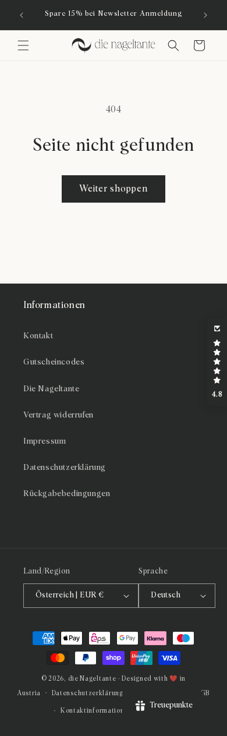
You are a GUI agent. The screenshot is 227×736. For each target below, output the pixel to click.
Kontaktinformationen (96, 710)
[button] (23, 45)
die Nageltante (92, 678)
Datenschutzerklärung (64, 467)
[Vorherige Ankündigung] (21, 15)
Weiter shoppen (113, 189)
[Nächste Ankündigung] (205, 15)
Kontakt (38, 336)
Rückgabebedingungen (66, 494)
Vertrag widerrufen (58, 415)
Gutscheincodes (53, 362)
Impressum (44, 441)
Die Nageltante (51, 389)
